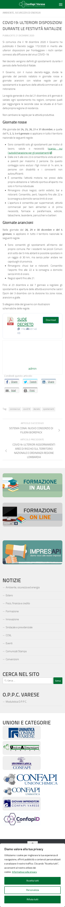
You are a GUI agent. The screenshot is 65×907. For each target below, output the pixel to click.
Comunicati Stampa (16, 651)
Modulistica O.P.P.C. (16, 701)
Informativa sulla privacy (24, 872)
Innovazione (12, 619)
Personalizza (32, 890)
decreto (36, 409)
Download (51, 320)
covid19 (26, 409)
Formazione (12, 611)
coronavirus (15, 409)
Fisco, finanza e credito (18, 603)
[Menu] (60, 4)
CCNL (8, 635)
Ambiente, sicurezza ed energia (22, 12)
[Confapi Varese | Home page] (30, 4)
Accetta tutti (32, 880)
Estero (9, 595)
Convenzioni (12, 659)
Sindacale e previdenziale (19, 627)
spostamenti (48, 409)
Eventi (9, 643)
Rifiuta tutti (32, 899)
